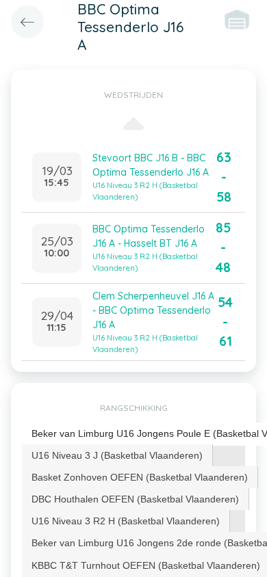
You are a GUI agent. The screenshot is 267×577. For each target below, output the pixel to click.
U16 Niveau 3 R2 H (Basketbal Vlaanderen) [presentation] (125, 520)
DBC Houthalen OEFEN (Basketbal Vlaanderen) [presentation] (135, 499)
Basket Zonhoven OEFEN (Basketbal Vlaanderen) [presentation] (139, 477)
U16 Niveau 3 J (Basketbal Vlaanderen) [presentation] (117, 455)
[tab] (117, 455)
